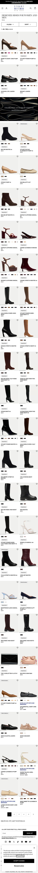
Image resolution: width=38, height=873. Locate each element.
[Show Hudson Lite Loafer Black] (2, 85)
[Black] (2, 405)
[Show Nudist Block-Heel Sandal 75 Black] (31, 765)
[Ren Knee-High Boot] (9, 623)
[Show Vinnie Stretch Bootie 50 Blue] (25, 274)
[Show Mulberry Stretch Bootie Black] (2, 471)
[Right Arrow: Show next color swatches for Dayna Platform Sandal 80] (36, 209)
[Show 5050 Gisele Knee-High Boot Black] (2, 307)
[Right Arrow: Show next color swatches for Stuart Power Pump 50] (17, 700)
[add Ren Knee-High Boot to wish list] (17, 615)
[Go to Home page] (19, 8)
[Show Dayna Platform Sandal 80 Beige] (35, 209)
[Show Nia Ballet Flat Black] (25, 176)
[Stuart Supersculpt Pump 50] (28, 590)
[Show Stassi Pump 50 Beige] (2, 176)
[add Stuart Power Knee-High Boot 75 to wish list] (37, 287)
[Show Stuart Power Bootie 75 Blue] (16, 438)
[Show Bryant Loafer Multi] (31, 85)
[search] (30, 8)
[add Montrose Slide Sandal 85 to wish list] (17, 582)
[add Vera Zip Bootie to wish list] (37, 549)
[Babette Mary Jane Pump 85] (9, 41)
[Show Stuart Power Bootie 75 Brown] (9, 438)
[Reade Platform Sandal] (9, 262)
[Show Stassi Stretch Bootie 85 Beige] (9, 340)
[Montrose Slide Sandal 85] (9, 590)
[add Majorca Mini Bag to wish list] (37, 647)
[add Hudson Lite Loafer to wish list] (17, 65)
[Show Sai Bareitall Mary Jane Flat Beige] (28, 700)
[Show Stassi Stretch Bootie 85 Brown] (6, 340)
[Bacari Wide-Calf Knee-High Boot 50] (9, 361)
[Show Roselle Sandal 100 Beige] (25, 536)
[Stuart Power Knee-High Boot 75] (28, 295)
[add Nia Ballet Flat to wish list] (37, 156)
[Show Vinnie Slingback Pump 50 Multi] (9, 765)
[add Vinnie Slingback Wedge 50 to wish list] (37, 222)
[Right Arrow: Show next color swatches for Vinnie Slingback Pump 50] (17, 765)
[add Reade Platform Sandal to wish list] (17, 254)
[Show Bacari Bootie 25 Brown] (6, 143)
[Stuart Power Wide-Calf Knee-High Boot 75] (9, 524)
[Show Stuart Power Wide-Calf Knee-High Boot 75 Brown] (6, 536)
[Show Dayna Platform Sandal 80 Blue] (31, 209)
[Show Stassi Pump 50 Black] (6, 176)
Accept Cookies (19, 861)
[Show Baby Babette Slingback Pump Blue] (35, 798)
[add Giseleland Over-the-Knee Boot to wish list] (37, 353)
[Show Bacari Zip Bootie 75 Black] (6, 209)
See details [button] (23, 2)
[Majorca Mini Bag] (28, 655)
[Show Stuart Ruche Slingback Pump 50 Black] (28, 143)
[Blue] (21, 602)
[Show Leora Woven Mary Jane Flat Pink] (9, 798)
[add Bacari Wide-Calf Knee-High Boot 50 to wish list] (17, 353)
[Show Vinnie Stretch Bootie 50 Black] (28, 274)
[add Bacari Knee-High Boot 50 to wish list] (17, 484)
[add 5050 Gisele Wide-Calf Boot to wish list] (37, 418)
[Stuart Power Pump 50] (9, 688)
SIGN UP (30, 833)
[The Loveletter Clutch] (9, 655)
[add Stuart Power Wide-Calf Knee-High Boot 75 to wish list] (17, 516)
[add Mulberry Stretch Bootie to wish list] (17, 451)
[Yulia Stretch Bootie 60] (9, 557)
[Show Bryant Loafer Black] (28, 85)
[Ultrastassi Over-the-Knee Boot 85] (28, 393)
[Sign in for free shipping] (6, 8)
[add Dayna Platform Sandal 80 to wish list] (37, 189)
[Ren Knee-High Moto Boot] (28, 623)
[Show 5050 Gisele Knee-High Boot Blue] (16, 307)
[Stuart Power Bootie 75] (9, 426)
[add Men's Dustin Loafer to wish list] (17, 713)
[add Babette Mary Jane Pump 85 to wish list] (17, 33)
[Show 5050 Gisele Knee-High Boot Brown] (6, 307)
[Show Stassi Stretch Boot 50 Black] (25, 340)
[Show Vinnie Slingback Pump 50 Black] (2, 765)
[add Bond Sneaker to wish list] (37, 713)
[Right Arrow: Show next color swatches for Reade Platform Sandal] (17, 274)
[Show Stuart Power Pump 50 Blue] (6, 700)
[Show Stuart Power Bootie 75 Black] (2, 438)
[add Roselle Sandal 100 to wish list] (37, 516)
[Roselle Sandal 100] (28, 524)
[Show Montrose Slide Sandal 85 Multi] (2, 602)
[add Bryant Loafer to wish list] (37, 65)
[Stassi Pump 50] (9, 164)
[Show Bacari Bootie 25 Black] (2, 143)
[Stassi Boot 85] (9, 393)
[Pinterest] (21, 841)
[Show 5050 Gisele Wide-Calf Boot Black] (25, 438)
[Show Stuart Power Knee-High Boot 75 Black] (28, 307)
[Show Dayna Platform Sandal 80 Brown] (21, 209)
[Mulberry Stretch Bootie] (9, 459)
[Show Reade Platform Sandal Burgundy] (6, 274)
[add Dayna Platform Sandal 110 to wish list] (17, 222)
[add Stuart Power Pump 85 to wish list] (37, 33)
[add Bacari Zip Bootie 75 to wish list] (17, 189)
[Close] (34, 848)
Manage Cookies (19, 866)
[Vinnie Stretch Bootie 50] (28, 262)
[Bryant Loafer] (28, 73)
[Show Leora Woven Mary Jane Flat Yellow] (6, 798)
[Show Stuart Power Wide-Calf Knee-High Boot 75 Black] (2, 536)
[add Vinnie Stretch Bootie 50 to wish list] (37, 254)
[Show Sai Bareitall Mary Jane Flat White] (25, 700)
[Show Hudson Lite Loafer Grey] (6, 85)
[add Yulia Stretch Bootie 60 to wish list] (17, 549)
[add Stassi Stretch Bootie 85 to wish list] (17, 320)
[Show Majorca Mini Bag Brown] (25, 667)
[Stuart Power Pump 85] (28, 41)
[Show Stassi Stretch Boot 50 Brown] (21, 340)
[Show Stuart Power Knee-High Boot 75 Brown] (21, 307)
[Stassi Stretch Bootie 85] (9, 328)
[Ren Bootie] (28, 492)
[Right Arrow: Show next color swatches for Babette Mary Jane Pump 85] (17, 52)
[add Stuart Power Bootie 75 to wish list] (17, 418)
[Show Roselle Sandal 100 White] (21, 536)
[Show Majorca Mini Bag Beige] (21, 667)
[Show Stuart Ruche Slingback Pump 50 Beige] (21, 143)
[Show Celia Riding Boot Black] (21, 471)
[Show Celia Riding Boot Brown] (25, 471)
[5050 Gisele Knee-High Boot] (9, 295)
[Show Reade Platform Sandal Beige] (9, 274)
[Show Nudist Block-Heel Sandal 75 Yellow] (21, 765)
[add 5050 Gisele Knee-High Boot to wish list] (17, 287)
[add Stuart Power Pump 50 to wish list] (17, 680)
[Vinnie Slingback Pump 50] (9, 754)
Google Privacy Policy (28, 836)
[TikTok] (17, 841)
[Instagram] (5, 841)
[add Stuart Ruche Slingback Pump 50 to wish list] (37, 123)
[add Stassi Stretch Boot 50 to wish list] (37, 320)
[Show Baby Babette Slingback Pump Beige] (21, 798)
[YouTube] (26, 841)
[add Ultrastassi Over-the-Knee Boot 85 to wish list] (37, 385)
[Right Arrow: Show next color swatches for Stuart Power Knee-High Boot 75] (36, 307)
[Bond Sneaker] (28, 721)
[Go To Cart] (35, 8)
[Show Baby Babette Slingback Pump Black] (31, 798)
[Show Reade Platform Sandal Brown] (2, 274)
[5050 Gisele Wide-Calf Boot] (28, 426)
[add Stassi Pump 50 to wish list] (17, 156)
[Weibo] (30, 841)
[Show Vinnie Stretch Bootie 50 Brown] (35, 274)
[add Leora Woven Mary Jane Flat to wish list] (17, 778)
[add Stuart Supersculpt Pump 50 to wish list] (37, 582)
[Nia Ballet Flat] (28, 164)
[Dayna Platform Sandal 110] (9, 230)
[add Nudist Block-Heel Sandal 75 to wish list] (37, 746)
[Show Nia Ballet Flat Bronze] (21, 176)
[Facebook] (9, 841)
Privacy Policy (20, 856)
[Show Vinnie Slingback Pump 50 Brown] (6, 765)
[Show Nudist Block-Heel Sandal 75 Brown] (25, 765)
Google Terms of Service (8, 838)
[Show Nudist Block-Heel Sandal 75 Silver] (35, 765)
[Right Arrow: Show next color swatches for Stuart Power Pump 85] (36, 52)
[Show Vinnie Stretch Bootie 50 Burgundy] (21, 274)
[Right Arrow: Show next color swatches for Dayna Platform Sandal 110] (17, 242)
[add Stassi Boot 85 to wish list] (17, 385)
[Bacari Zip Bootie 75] (9, 197)
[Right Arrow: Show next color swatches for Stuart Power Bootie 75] (17, 438)
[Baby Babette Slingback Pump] (28, 786)
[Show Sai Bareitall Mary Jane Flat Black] (21, 700)
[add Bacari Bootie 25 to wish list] (17, 123)
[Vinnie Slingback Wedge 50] (28, 230)
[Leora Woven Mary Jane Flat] (9, 786)
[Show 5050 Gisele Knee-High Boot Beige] (9, 307)
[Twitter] (13, 841)
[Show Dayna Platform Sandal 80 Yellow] (25, 209)
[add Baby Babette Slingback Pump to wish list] (37, 778)
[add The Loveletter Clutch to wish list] (17, 647)
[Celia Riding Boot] (28, 459)
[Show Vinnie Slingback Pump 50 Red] (16, 765)
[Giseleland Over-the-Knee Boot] (28, 361)
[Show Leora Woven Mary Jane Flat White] (2, 798)
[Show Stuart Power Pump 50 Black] (9, 700)
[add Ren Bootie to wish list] (37, 484)
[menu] (2, 8)
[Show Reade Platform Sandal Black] (12, 274)
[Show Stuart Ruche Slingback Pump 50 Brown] (25, 143)
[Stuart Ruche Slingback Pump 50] (28, 131)
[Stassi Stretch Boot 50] (28, 328)
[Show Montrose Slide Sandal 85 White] (6, 602)
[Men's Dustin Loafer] (9, 721)
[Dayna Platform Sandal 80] (28, 197)
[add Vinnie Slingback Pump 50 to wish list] (17, 746)
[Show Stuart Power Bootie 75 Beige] (6, 438)
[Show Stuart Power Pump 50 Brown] (2, 700)
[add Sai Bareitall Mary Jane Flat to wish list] (37, 680)
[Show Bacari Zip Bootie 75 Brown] (2, 209)
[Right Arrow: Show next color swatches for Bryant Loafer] (36, 85)
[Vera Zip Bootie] (28, 557)
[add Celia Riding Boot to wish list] (37, 451)
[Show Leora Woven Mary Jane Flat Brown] (12, 798)
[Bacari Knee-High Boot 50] (9, 492)
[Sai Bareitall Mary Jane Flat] (28, 688)
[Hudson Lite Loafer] (9, 73)
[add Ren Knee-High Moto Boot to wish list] (37, 615)
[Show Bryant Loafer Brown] (21, 85)
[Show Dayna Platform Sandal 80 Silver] (28, 209)
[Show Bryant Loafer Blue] (25, 85)
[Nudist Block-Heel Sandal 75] (28, 754)
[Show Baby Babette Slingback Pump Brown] (25, 798)
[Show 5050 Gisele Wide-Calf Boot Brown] (21, 438)
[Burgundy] (21, 569)
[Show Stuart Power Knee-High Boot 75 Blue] (31, 307)
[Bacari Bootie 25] (9, 131)
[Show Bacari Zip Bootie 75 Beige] (9, 209)
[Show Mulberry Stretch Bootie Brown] (6, 471)
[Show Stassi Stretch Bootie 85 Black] (2, 340)
